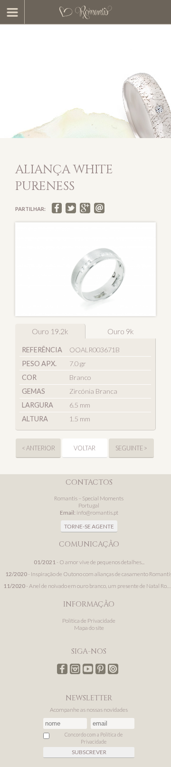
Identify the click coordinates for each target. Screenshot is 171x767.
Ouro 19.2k (50, 331)
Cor (29, 377)
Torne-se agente (89, 526)
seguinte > (131, 448)
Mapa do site (89, 627)
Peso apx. (39, 363)
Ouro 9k (120, 331)
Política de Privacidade (88, 620)
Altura (35, 419)
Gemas (33, 391)
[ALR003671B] (85, 269)
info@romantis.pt (97, 512)
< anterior (38, 448)
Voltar (84, 448)
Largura (37, 405)
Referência (42, 350)
